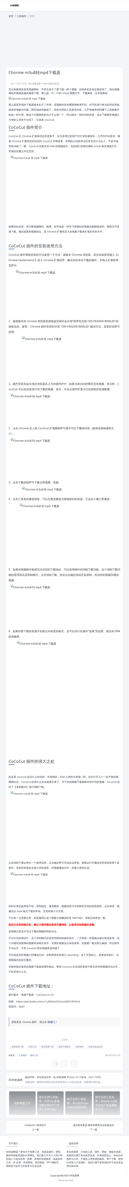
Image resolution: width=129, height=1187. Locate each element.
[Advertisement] (64, 44)
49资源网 (61, 1077)
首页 (11, 16)
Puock (70, 1180)
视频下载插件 (64, 1046)
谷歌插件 (79, 1046)
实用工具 (32, 1046)
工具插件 (21, 16)
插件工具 (34, 1055)
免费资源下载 (17, 1046)
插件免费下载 (47, 1046)
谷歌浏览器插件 (95, 1046)
